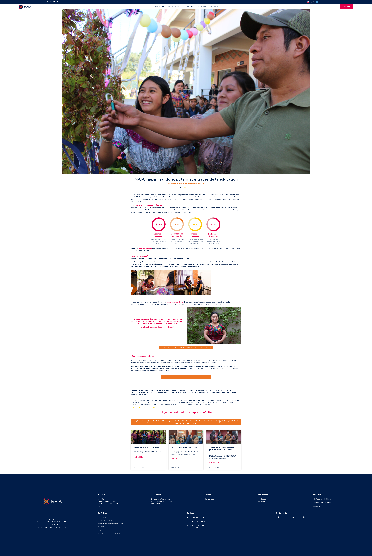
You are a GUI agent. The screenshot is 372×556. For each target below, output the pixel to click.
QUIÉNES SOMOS (158, 6)
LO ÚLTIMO (189, 6)
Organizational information (107, 501)
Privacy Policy (316, 506)
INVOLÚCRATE (201, 6)
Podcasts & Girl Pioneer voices (161, 501)
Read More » (138, 457)
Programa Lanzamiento (174, 302)
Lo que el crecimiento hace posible (184, 447)
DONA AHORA (346, 6)
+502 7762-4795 (199, 525)
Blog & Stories (156, 503)
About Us (101, 499)
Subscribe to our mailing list (321, 502)
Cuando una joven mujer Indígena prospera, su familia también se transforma (221, 449)
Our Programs (263, 501)
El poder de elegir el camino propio (146, 447)
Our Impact (262, 499)
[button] (133, 283)
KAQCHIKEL (214, 6)
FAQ (99, 507)
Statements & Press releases (161, 499)
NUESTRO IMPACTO (174, 6)
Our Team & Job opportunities (108, 503)
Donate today (210, 499)
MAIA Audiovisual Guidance (322, 499)
